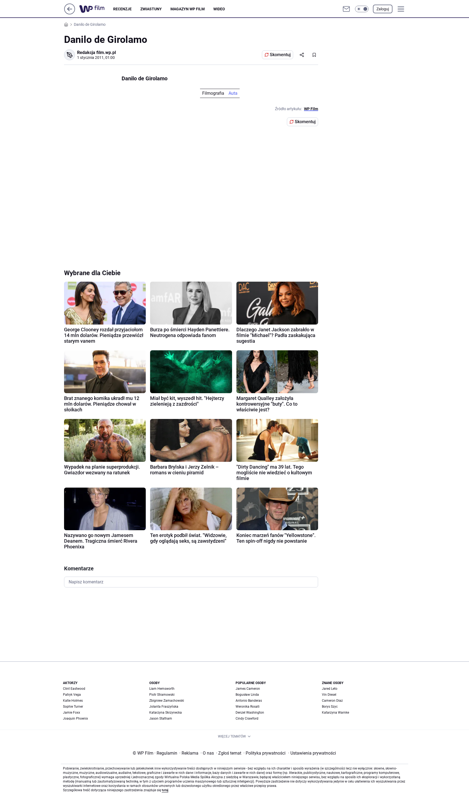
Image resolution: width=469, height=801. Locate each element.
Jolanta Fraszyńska (163, 706)
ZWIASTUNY (151, 9)
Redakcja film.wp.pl (96, 52)
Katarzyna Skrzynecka (165, 712)
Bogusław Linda (247, 695)
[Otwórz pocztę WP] (346, 9)
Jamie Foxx (71, 712)
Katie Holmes (73, 701)
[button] (362, 9)
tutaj (165, 790)
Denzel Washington (250, 712)
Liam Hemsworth (162, 689)
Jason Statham (160, 718)
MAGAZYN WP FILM (187, 9)
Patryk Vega (72, 695)
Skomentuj (280, 54)
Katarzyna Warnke (335, 712)
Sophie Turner (73, 706)
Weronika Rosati (247, 706)
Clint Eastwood (74, 689)
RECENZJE (122, 9)
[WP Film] (96, 9)
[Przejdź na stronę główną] (69, 12)
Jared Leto (329, 689)
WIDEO (219, 9)
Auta (233, 93)
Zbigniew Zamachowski (166, 701)
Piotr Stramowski (162, 695)
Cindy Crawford (247, 718)
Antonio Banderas (249, 701)
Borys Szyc (330, 706)
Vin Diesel (329, 695)
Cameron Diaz (332, 701)
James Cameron (248, 689)
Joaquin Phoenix (75, 718)
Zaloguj (382, 9)
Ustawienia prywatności (312, 753)
